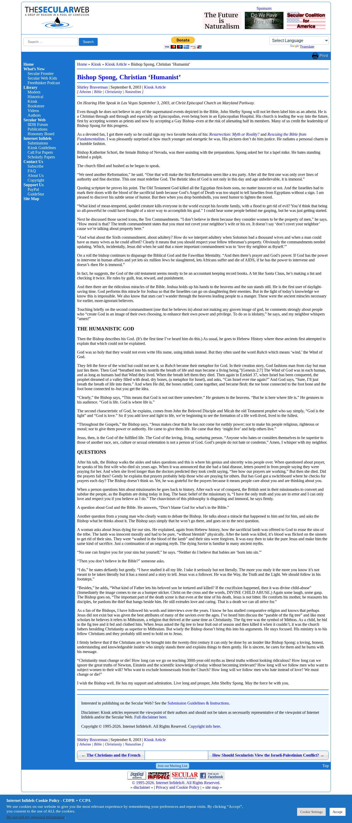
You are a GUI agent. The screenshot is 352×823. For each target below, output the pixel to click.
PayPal (33, 189)
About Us (36, 175)
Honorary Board (41, 134)
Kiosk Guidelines (42, 147)
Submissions (38, 143)
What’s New (34, 69)
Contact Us (33, 161)
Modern (34, 92)
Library (30, 87)
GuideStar (36, 194)
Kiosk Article (116, 64)
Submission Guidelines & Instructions (198, 703)
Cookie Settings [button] (311, 812)
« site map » (212, 787)
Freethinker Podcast (44, 83)
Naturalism (133, 92)
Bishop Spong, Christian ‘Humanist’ (129, 77)
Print (324, 56)
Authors (34, 115)
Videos (33, 110)
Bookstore (36, 106)
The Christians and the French (110, 755)
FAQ (32, 171)
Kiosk (32, 101)
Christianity (113, 92)
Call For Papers (40, 152)
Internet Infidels (37, 138)
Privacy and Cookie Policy (177, 787)
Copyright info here (204, 726)
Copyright (36, 180)
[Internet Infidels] (56, 27)
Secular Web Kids (42, 78)
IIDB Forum (38, 124)
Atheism (85, 92)
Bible (98, 92)
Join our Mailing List (172, 766)
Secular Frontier (41, 73)
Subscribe (36, 166)
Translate (307, 47)
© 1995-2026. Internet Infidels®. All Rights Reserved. (176, 783)
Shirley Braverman (92, 87)
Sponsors (264, 8)
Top (325, 766)
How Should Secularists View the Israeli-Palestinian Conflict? (268, 755)
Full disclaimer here (150, 717)
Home (28, 64)
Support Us (33, 185)
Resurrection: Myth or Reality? (234, 134)
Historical (35, 97)
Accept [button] (337, 812)
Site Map (31, 198)
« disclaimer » (141, 787)
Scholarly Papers (41, 157)
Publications (37, 129)
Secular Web (34, 120)
